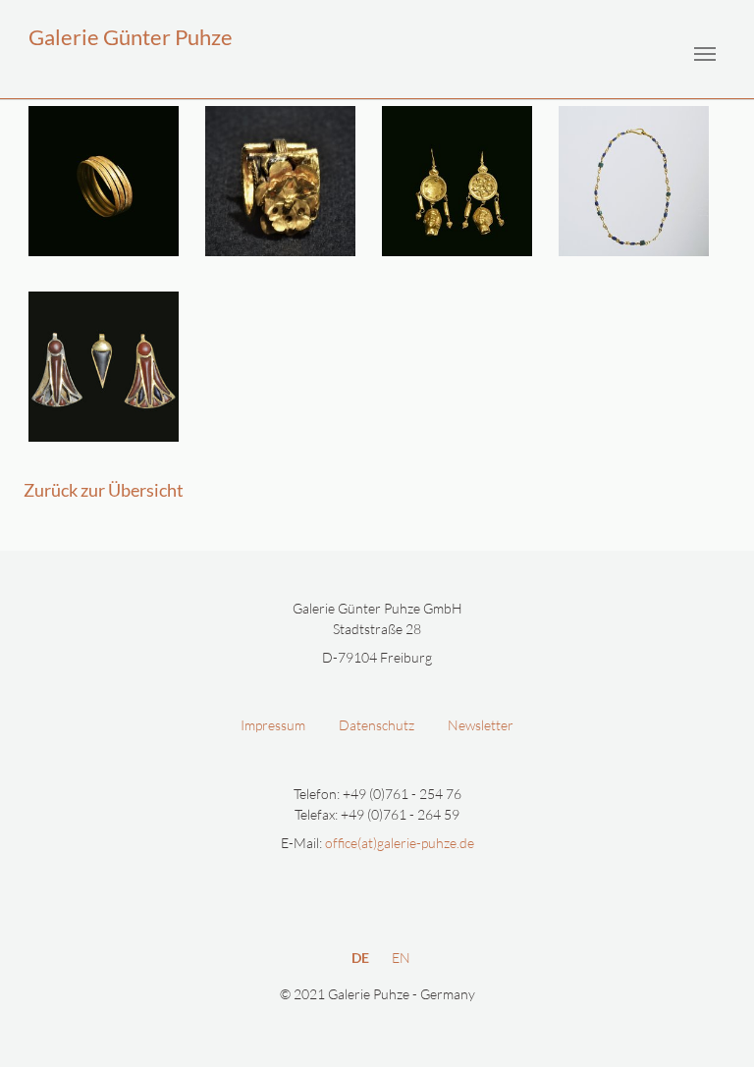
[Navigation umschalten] (705, 54)
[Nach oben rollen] (722, 1035)
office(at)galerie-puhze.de (399, 842)
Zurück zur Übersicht (104, 490)
